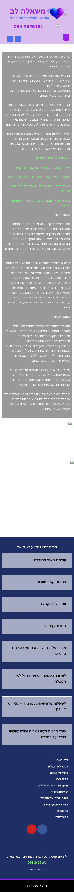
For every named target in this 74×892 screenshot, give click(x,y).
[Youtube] (18, 39)
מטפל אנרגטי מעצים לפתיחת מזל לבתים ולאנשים (39, 177)
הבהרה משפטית (37, 869)
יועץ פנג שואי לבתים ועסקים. (52, 158)
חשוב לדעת (61, 817)
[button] (66, 37)
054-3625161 (28, 26)
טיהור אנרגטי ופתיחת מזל (54, 798)
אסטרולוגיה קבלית (58, 766)
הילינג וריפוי (62, 779)
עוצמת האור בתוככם (50, 560)
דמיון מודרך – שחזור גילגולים (53, 785)
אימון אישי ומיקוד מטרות (55, 804)
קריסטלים (62, 810)
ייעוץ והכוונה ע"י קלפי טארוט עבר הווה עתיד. (42, 167)
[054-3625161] (46, 26)
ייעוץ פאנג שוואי (59, 792)
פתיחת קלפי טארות (51, 582)
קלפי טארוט (61, 760)
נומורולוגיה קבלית (52, 604)
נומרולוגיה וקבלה (59, 773)
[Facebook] (10, 39)
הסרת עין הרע (55, 626)
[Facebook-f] (42, 829)
